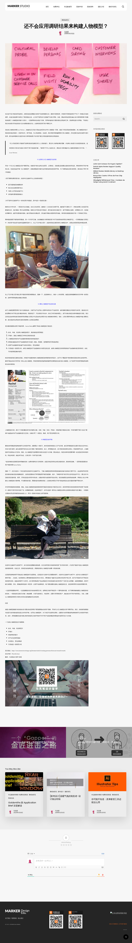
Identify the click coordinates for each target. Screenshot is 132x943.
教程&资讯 (65, 20)
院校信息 (11, 798)
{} (62, 867)
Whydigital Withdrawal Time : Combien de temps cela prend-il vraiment (109, 181)
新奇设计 (61, 792)
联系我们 (14, 918)
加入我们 (20, 918)
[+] (65, 867)
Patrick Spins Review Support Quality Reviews (107, 167)
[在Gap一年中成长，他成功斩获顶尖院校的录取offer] (33, 742)
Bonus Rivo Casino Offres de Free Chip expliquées (107, 176)
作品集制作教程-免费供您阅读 (18, 795)
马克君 (66, 32)
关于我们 (8, 918)
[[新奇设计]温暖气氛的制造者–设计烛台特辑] (66, 794)
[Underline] (42, 867)
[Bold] (36, 867)
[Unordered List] (50, 867)
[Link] (59, 867)
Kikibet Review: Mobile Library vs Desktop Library (108, 172)
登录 (102, 854)
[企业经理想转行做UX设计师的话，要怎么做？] (99, 742)
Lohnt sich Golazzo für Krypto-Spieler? (107, 164)
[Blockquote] (53, 867)
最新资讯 (67, 792)
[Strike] (44, 867)
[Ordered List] (47, 867)
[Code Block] (56, 867)
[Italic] (39, 867)
